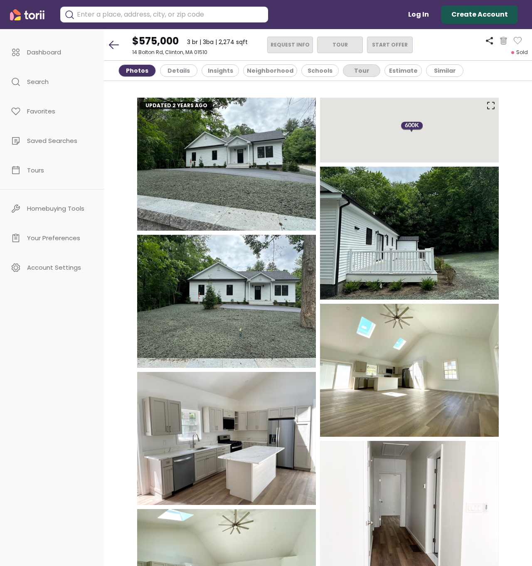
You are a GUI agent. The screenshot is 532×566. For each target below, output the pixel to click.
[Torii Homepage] (31, 14)
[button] (52, 52)
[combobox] (170, 14)
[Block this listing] (503, 40)
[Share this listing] (489, 40)
